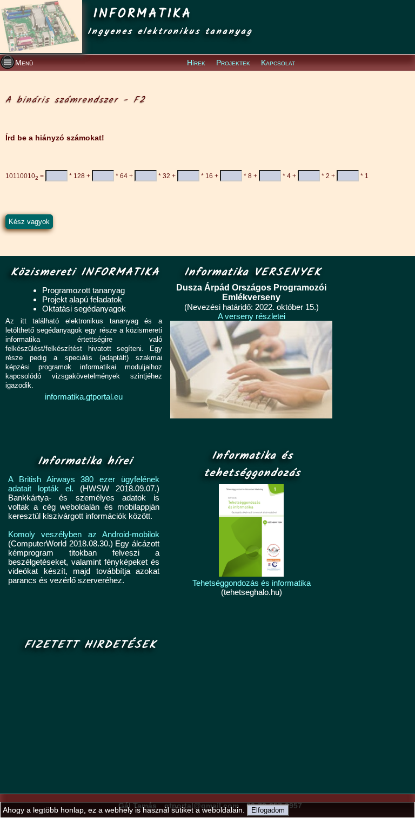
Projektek (233, 62)
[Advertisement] (87, 722)
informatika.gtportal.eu (84, 396)
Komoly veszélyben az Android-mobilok (83, 534)
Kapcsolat (278, 62)
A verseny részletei (251, 316)
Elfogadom (268, 810)
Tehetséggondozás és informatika (251, 582)
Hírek (196, 62)
